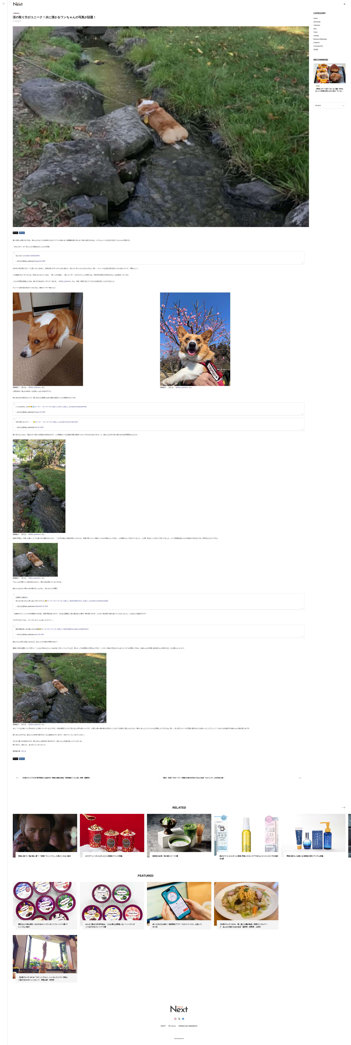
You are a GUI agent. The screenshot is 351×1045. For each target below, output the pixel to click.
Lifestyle (316, 35)
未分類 (316, 49)
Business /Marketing (320, 39)
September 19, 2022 (41, 606)
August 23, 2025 (40, 261)
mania (316, 18)
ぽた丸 (24, 751)
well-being (317, 22)
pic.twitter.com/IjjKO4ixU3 (80, 629)
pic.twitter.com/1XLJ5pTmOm (68, 422)
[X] (179, 1019)
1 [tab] (328, 81)
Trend (315, 32)
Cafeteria (316, 42)
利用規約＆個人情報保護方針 (188, 1026)
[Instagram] (175, 1019)
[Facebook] (183, 1019)
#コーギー (37, 406)
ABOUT (163, 1026)
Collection (317, 25)
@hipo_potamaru (64, 281)
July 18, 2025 (39, 427)
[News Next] (19, 4)
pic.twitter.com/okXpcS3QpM (98, 601)
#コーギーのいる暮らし (50, 406)
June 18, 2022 (39, 634)
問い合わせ (172, 1026)
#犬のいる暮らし (63, 406)
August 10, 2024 (40, 412)
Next (315, 28)
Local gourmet (318, 46)
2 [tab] (329, 81)
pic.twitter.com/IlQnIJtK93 (31, 256)
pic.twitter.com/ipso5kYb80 (78, 406)
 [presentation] (343, 807)
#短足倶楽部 (74, 601)
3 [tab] (331, 81)
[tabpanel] (330, 78)
